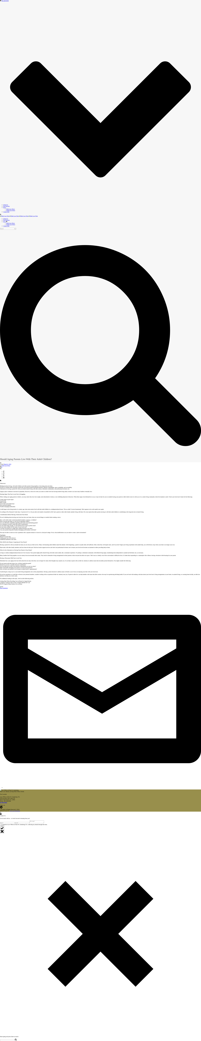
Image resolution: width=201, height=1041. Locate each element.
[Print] (0, 480)
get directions (3, 802)
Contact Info (6, 212)
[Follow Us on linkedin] (1, 808)
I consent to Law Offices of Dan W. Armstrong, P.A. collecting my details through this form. (24, 824)
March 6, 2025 (7, 464)
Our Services (6, 206)
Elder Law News (10, 209)
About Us (5, 204)
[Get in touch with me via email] (102, 787)
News (4, 207)
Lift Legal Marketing (15, 811)
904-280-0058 (5, 0)
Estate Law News (10, 210)
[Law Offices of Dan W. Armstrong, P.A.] (19, 216)
